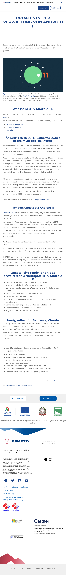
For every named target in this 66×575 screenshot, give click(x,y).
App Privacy (24, 487)
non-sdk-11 (10, 130)
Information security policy (13, 497)
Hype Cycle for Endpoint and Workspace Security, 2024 (48, 528)
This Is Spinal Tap (29, 96)
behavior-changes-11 (14, 127)
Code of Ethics (8, 490)
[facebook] (6, 481)
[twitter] (13, 481)
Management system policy (13, 500)
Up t (4, 94)
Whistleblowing (8, 494)
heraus (5, 117)
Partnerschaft (49, 2)
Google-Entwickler (41, 200)
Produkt (22, 2)
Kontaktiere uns (55, 8)
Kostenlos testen (43, 8)
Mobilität (18, 385)
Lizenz (28, 2)
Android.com (58, 381)
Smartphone (24, 385)
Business (12, 385)
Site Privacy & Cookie (10, 487)
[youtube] (26, 481)
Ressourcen (40, 2)
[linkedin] (19, 481)
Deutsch (60, 2)
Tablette (30, 385)
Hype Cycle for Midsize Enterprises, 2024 (44, 533)
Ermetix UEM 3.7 (9, 212)
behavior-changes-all (14, 124)
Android (8, 385)
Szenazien (33, 2)
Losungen (16, 2)
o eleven (9, 94)
